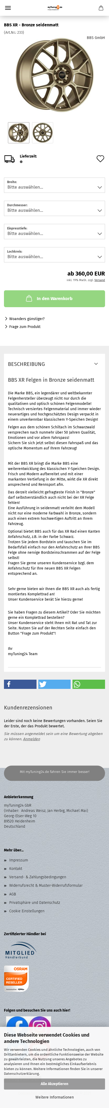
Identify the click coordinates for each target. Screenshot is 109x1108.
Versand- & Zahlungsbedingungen (37, 877)
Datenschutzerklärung (21, 1074)
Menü (8, 8)
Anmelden (31, 739)
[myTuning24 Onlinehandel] (54, 8)
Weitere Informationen (54, 1097)
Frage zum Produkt (24, 327)
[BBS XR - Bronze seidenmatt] (54, 74)
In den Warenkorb (54, 298)
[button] (20, 684)
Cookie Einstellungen (26, 911)
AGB (12, 894)
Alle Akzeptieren (54, 1084)
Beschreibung (26, 364)
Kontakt (15, 868)
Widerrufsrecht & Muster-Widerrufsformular (46, 885)
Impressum (18, 860)
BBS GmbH (96, 38)
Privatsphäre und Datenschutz (34, 902)
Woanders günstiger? (26, 319)
